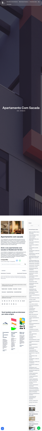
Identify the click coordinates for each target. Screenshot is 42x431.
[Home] (3, 3)
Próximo (24, 270)
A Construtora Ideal (33, 1)
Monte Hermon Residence (23, 1)
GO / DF (23, 300)
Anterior (3, 270)
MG (4, 300)
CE (20, 300)
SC (11, 300)
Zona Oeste (15, 288)
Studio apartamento (33, 316)
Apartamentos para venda (34, 297)
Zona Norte (10, 288)
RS (13, 300)
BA (18, 300)
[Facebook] (17, 260)
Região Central (4, 288)
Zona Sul (19, 288)
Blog (39, 1)
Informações (9, 4)
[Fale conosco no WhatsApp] (38, 428)
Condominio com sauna (33, 329)
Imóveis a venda (32, 299)
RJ (2, 300)
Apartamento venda (33, 281)
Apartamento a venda (33, 266)
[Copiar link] (25, 264)
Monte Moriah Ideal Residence (12, 1)
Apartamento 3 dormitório (34, 265)
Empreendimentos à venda (34, 339)
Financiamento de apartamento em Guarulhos (32, 397)
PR (9, 300)
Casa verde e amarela (33, 304)
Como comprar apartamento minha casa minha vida (34, 239)
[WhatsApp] (20, 260)
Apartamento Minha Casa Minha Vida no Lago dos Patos (34, 257)
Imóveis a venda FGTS (33, 400)
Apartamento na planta (33, 271)
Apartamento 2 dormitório (34, 263)
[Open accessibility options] (2, 428)
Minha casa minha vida (33, 314)
